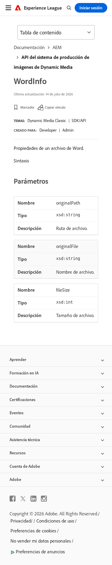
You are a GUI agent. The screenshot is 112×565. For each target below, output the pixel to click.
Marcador (27, 107)
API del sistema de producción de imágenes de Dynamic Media (51, 62)
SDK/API (79, 120)
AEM (57, 47)
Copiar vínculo (55, 107)
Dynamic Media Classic (46, 120)
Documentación (29, 47)
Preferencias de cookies (33, 531)
